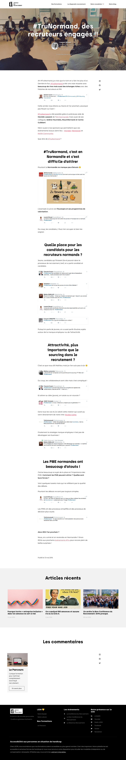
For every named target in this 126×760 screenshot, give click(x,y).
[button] (99, 81)
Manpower (76, 131)
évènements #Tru (62, 540)
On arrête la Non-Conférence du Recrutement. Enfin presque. (97, 613)
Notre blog (112, 4)
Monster (67, 131)
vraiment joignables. (58, 752)
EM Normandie (62, 117)
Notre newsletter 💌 (97, 4)
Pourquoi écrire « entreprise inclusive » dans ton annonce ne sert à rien (25, 613)
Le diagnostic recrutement (77, 4)
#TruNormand (57, 84)
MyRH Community (45, 134)
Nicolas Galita (70, 415)
